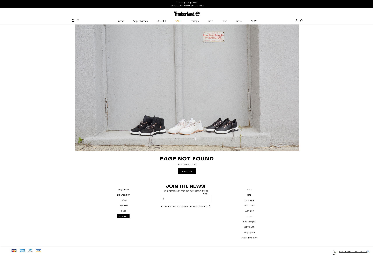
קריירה (249, 216)
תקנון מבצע (249, 211)
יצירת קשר (123, 205)
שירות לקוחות (123, 189)
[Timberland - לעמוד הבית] (187, 12)
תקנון (249, 195)
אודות (249, 189)
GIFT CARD (249, 227)
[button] (301, 20)
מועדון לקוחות (249, 232)
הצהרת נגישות (249, 200)
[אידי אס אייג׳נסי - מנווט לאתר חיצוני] (354, 253)
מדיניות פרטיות (249, 205)
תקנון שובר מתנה (249, 222)
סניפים (123, 211)
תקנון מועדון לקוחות (249, 238)
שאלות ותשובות (123, 195)
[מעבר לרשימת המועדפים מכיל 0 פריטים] (78, 20)
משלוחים (123, 200)
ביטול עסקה (123, 216)
